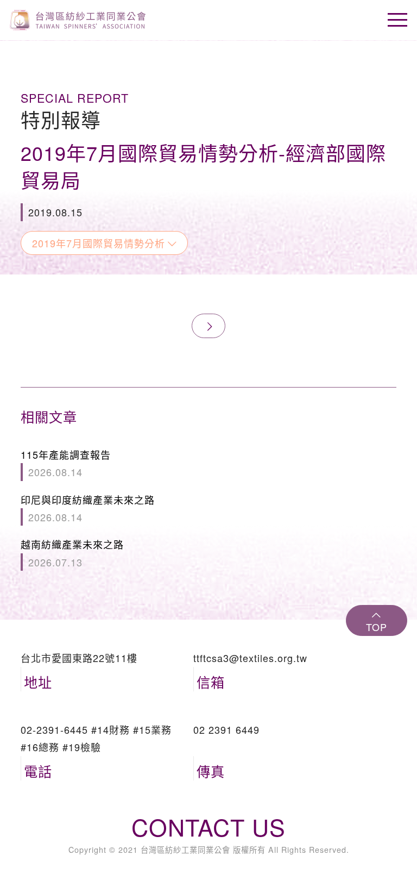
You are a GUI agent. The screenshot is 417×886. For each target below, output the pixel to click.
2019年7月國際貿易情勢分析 (98, 243)
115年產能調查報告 (66, 463)
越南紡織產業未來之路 (72, 553)
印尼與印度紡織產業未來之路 (88, 508)
